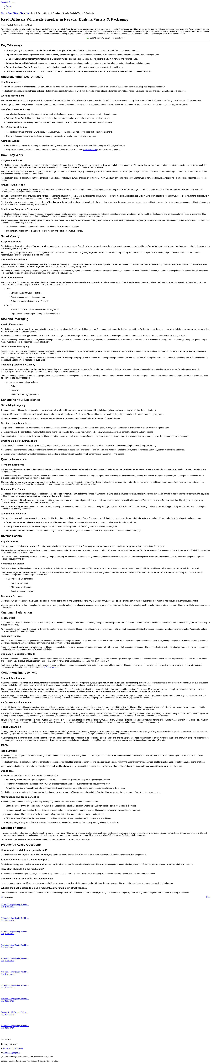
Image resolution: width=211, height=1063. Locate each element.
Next (208, 897)
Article (8, 6)
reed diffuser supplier (49, 667)
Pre (2, 897)
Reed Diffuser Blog (16, 13)
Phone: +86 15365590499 (13, 1048)
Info (7, 8)
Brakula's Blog (6, 2)
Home (3, 13)
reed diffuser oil (90, 150)
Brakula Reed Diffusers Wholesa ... (14, 1012)
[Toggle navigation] (14, 2)
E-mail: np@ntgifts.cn (11, 1053)
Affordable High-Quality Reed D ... (15, 905)
